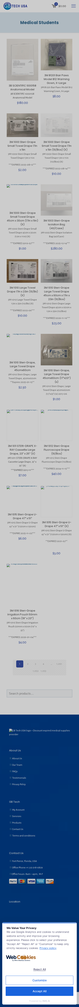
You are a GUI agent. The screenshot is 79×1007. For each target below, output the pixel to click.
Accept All (39, 991)
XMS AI (46, 1001)
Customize (39, 980)
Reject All (39, 969)
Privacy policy (48, 948)
